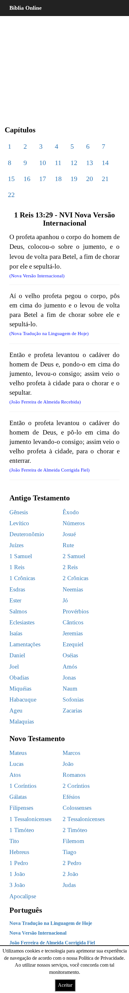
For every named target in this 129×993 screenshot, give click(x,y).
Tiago (69, 852)
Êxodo (71, 512)
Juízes (16, 545)
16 (26, 179)
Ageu (16, 710)
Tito (14, 841)
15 (11, 179)
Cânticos (73, 622)
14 (105, 163)
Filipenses (21, 807)
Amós (70, 666)
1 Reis (16, 567)
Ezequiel (73, 644)
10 (42, 163)
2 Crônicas (75, 578)
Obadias (19, 677)
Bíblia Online (25, 8)
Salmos (18, 611)
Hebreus (19, 852)
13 (89, 163)
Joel (14, 666)
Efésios (71, 796)
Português (25, 910)
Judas (69, 885)
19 (73, 179)
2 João (70, 874)
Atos (15, 774)
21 (105, 179)
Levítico (19, 523)
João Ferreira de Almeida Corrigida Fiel (52, 942)
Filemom (73, 841)
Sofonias (73, 699)
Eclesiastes (21, 622)
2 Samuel (74, 556)
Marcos (71, 753)
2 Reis (70, 567)
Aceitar (65, 985)
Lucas (16, 764)
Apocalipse (22, 896)
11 (58, 163)
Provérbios (76, 611)
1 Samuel (20, 556)
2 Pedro (72, 863)
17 (42, 179)
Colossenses (77, 807)
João (68, 764)
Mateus (18, 753)
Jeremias (73, 633)
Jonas (69, 677)
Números (74, 523)
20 (89, 179)
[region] (64, 66)
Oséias (70, 655)
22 (11, 195)
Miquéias (20, 688)
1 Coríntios (22, 785)
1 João (17, 874)
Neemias (73, 589)
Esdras (17, 589)
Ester (15, 600)
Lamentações (24, 644)
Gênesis (18, 512)
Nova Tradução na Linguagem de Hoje (50, 923)
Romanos (74, 774)
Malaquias (21, 721)
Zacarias (72, 710)
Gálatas (18, 796)
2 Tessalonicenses (84, 819)
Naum (70, 688)
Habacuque (22, 699)
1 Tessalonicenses (30, 819)
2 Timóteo (75, 830)
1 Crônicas (22, 578)
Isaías (15, 633)
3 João (17, 885)
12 (73, 163)
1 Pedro (18, 863)
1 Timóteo (21, 830)
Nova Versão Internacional (37, 933)
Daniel (17, 655)
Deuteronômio (26, 534)
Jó (65, 600)
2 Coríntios (76, 785)
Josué (69, 534)
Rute (68, 545)
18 (58, 179)
